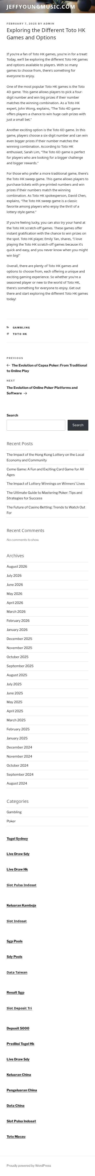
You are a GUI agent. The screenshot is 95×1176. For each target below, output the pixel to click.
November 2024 (19, 756)
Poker (11, 821)
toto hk (20, 334)
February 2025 (18, 729)
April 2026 (15, 603)
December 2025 (19, 639)
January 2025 (17, 738)
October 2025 (17, 657)
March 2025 (16, 720)
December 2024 (19, 747)
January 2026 (17, 630)
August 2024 (17, 783)
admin (48, 23)
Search (12, 415)
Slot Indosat (17, 921)
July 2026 (14, 576)
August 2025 (17, 675)
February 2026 (18, 621)
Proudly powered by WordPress (29, 1165)
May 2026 (14, 594)
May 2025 (14, 702)
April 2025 (15, 711)
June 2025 (15, 693)
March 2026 (16, 612)
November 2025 (19, 648)
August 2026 (17, 567)
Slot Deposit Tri (19, 1008)
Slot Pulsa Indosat (21, 885)
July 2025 (14, 684)
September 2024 (20, 775)
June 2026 (15, 585)
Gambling (21, 327)
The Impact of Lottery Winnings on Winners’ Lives (46, 484)
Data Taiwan (17, 972)
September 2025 (20, 666)
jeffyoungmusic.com (41, 6)
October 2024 (17, 765)
